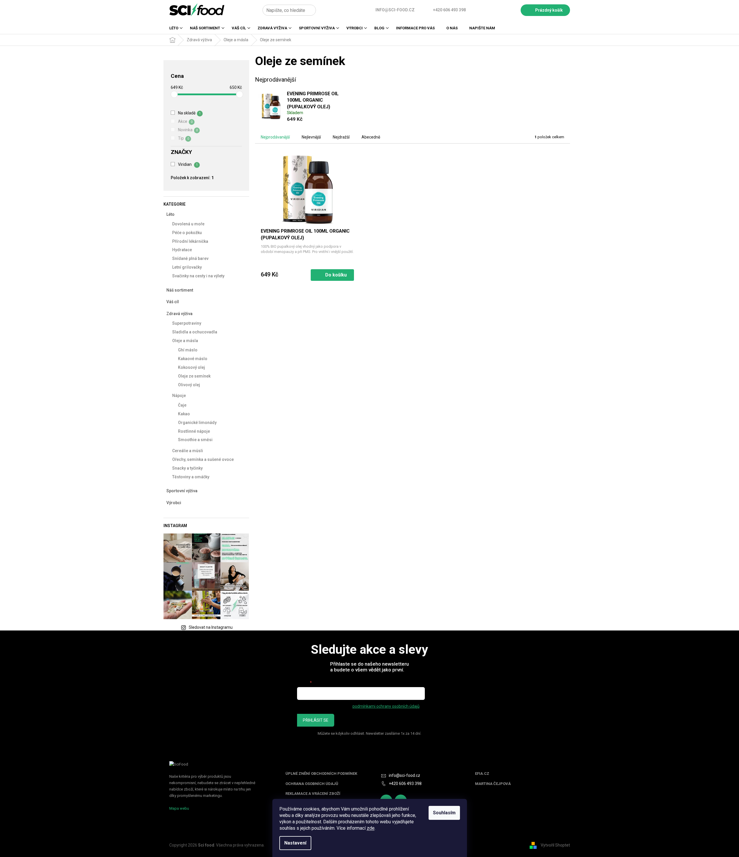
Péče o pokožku (187, 232)
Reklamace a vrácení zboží (312, 794)
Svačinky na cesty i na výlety (198, 276)
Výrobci (173, 502)
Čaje (182, 405)
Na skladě (189, 113)
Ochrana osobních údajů (311, 784)
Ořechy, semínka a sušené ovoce (203, 459)
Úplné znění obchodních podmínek (321, 774)
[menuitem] (173, 30)
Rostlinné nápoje (194, 431)
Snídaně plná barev (190, 258)
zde (371, 828)
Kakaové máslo (192, 358)
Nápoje (179, 395)
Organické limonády (197, 422)
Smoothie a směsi (195, 439)
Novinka (188, 129)
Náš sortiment (179, 290)
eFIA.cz (482, 774)
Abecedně (371, 137)
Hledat (322, 10)
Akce (185, 121)
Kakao (184, 414)
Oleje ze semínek (194, 376)
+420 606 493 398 (405, 783)
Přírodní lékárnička (190, 241)
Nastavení (295, 843)
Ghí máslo (187, 350)
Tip (183, 138)
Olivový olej (189, 384)
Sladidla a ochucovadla (194, 332)
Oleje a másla (185, 340)
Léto (170, 214)
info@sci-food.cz (404, 775)
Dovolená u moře (188, 224)
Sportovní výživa (181, 490)
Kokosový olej (191, 367)
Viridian (188, 164)
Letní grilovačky (187, 267)
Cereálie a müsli (187, 450)
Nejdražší (341, 137)
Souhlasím (444, 812)
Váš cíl (172, 301)
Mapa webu (179, 808)
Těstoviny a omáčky (190, 477)
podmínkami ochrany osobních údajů (386, 706)
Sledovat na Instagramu (211, 627)
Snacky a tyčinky (187, 468)
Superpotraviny (186, 323)
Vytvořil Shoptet (555, 844)
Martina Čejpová (493, 784)
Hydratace (182, 249)
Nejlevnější (311, 137)
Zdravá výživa (179, 313)
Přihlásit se (315, 720)
